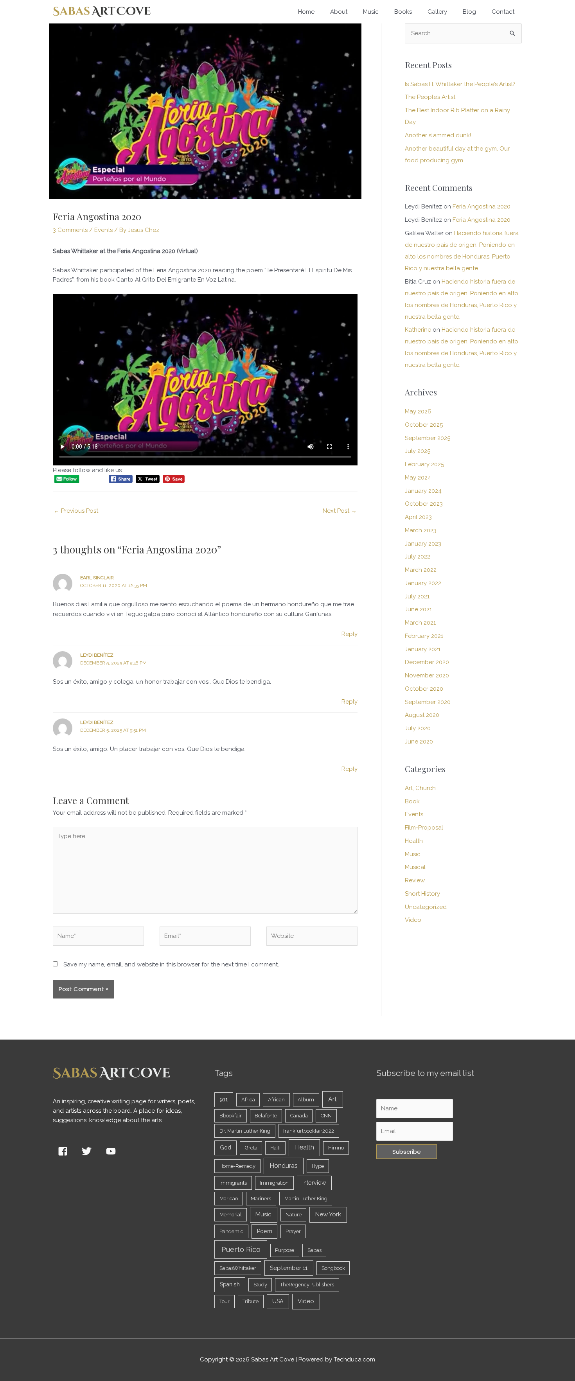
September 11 (288, 1267)
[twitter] (88, 1151)
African (276, 1100)
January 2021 (422, 649)
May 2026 (418, 411)
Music (412, 854)
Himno (336, 1148)
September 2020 (428, 702)
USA (278, 1301)
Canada (299, 1116)
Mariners (261, 1198)
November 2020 (427, 675)
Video (413, 919)
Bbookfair (230, 1116)
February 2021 (424, 635)
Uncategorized (426, 906)
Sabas (314, 1250)
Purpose (284, 1250)
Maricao (228, 1198)
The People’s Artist (430, 97)
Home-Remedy (237, 1166)
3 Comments (70, 229)
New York (328, 1214)
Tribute (251, 1301)
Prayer (293, 1231)
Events (103, 229)
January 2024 (423, 490)
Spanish (230, 1284)
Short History (422, 893)
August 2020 (422, 714)
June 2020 (419, 741)
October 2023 (424, 503)
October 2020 (424, 688)
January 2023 (423, 543)
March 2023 (421, 530)
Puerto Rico (241, 1249)
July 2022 (417, 556)
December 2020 (427, 662)
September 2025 (427, 438)
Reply (349, 634)
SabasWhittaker (237, 1268)
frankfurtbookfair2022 (308, 1131)
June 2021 (418, 609)
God (225, 1147)
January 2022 (423, 583)
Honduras (284, 1165)
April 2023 (418, 517)
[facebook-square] (64, 1151)
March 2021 (420, 622)
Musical (415, 867)
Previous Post (76, 510)
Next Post (340, 510)
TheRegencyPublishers (307, 1285)
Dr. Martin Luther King (244, 1131)
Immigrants (233, 1183)
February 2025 (424, 464)
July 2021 (417, 596)
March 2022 (421, 569)
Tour (224, 1301)
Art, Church (420, 788)
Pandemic (231, 1231)
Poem (264, 1231)
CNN (326, 1116)
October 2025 (424, 424)
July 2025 (417, 450)
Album (306, 1100)
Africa (248, 1100)
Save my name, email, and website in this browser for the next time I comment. (171, 964)
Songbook (333, 1268)
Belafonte (266, 1116)
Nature (294, 1215)
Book (412, 801)
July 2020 (418, 728)
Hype (318, 1166)
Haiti (275, 1148)
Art (332, 1099)
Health (414, 840)
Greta (251, 1148)
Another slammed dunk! (438, 135)
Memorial (230, 1215)
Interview (314, 1183)
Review (415, 880)
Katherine (418, 329)
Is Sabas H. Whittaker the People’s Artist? (460, 84)
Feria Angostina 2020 (481, 206)
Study (260, 1285)
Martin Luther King (305, 1198)
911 (224, 1099)
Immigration (274, 1183)
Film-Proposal (424, 827)
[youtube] (112, 1151)
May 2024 (418, 477)
